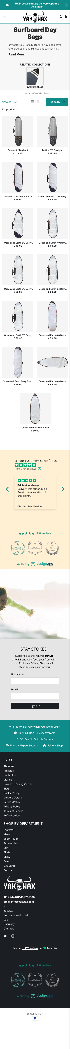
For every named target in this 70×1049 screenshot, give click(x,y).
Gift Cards (9, 865)
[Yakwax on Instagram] (13, 936)
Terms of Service (13, 810)
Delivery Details (13, 797)
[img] (37, 465)
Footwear (9, 829)
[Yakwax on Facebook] (9, 936)
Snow (7, 856)
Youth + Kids (11, 838)
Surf (6, 847)
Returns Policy (12, 801)
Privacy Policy (12, 806)
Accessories (11, 843)
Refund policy (12, 815)
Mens (7, 834)
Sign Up (35, 706)
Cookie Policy (11, 793)
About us (9, 766)
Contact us (10, 775)
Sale (6, 861)
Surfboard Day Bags (39, 93)
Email (14, 689)
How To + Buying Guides (18, 784)
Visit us (8, 779)
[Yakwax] (35, 17)
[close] (66, 5)
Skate (7, 852)
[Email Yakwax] (5, 936)
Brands (8, 870)
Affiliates (9, 770)
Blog (6, 788)
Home (24, 93)
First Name (17, 674)
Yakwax (39, 1014)
